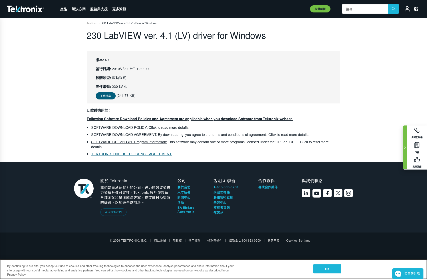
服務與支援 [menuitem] (99, 8)
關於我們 (183, 187)
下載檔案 (105, 96)
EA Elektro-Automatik (186, 209)
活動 (180, 202)
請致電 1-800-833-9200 (245, 240)
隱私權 (177, 240)
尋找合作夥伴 (268, 187)
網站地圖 (160, 240)
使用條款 (195, 240)
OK (327, 269)
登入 (405, 9)
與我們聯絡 (222, 192)
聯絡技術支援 (223, 197)
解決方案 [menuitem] (79, 8)
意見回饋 (274, 240)
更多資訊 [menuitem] (119, 8)
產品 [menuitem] (63, 8)
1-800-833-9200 (226, 187)
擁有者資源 (222, 207)
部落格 (218, 212)
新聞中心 (183, 197)
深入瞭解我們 (113, 212)
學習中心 (220, 202)
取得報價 (320, 9)
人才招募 (183, 192)
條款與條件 (214, 240)
